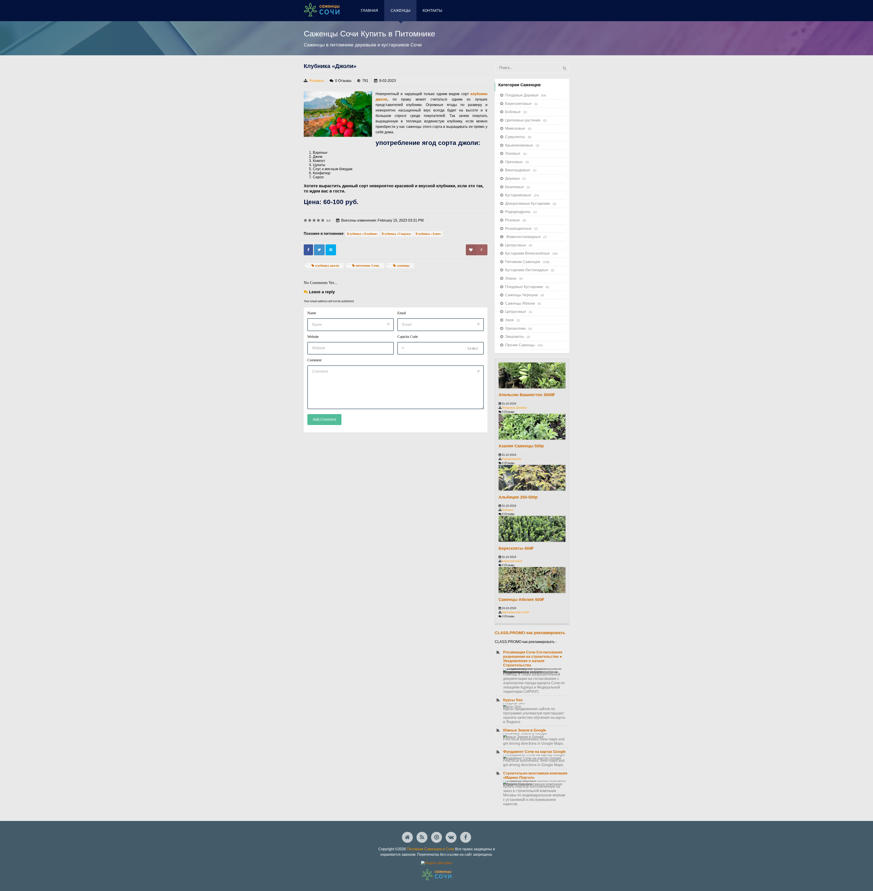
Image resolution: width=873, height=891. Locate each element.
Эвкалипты (517, 337)
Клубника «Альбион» (362, 233)
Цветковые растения (526, 120)
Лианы (514, 278)
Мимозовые (518, 128)
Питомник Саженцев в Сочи (430, 849)
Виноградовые (520, 170)
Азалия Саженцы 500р (521, 446)
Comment (314, 360)
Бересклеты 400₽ (516, 548)
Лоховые (516, 153)
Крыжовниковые (522, 145)
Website (313, 337)
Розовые (316, 81)
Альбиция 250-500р (518, 497)
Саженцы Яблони (523, 303)
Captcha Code (407, 337)
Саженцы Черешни (524, 295)
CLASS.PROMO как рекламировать (530, 632)
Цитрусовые (518, 245)
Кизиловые (517, 187)
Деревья (515, 178)
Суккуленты (518, 137)
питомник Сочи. (367, 265)
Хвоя (512, 320)
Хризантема (518, 328)
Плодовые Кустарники (527, 287)
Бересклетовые (521, 104)
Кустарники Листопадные (529, 270)
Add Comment (324, 419)
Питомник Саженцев (527, 262)
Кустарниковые (522, 195)
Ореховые (517, 162)
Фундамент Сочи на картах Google (534, 752)
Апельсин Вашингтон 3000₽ (527, 394)
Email (401, 313)
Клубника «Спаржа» (396, 233)
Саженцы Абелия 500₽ (521, 599)
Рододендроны (521, 212)
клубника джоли (326, 265)
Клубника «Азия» (428, 233)
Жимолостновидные (526, 237)
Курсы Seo (513, 700)
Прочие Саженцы (524, 345)
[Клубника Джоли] (338, 114)
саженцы (402, 265)
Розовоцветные (521, 228)
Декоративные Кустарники (530, 203)
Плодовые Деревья (525, 95)
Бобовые (516, 112)
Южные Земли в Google (524, 730)
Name (311, 313)
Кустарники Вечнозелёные (531, 253)
